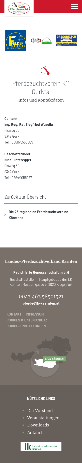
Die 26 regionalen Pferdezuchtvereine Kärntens (38, 214)
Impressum (35, 314)
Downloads (38, 425)
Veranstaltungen (43, 417)
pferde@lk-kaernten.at (41, 303)
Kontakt (14, 314)
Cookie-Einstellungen (26, 325)
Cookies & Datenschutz (27, 319)
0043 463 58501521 (41, 296)
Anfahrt (34, 432)
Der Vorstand (40, 410)
